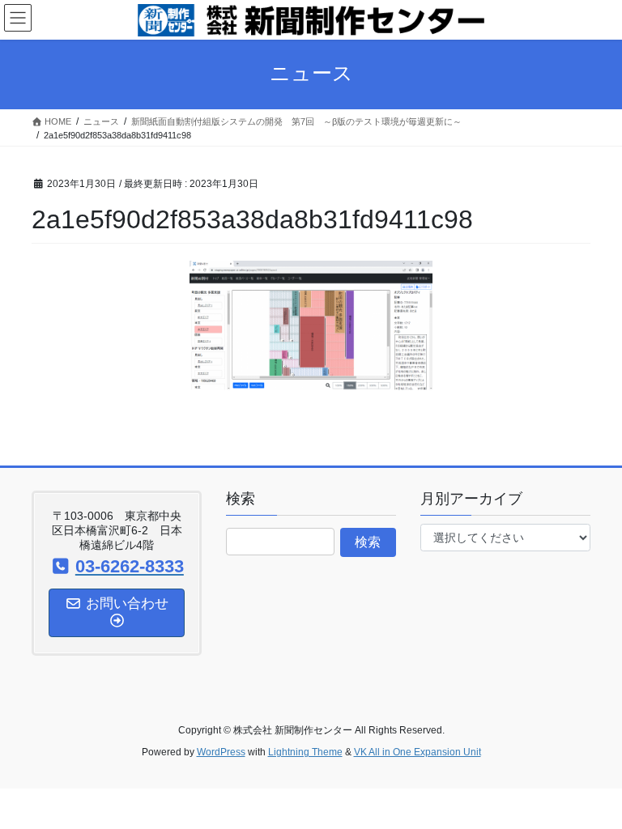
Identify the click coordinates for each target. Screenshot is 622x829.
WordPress (221, 752)
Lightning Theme (305, 752)
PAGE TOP (592, 789)
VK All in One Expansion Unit (417, 752)
